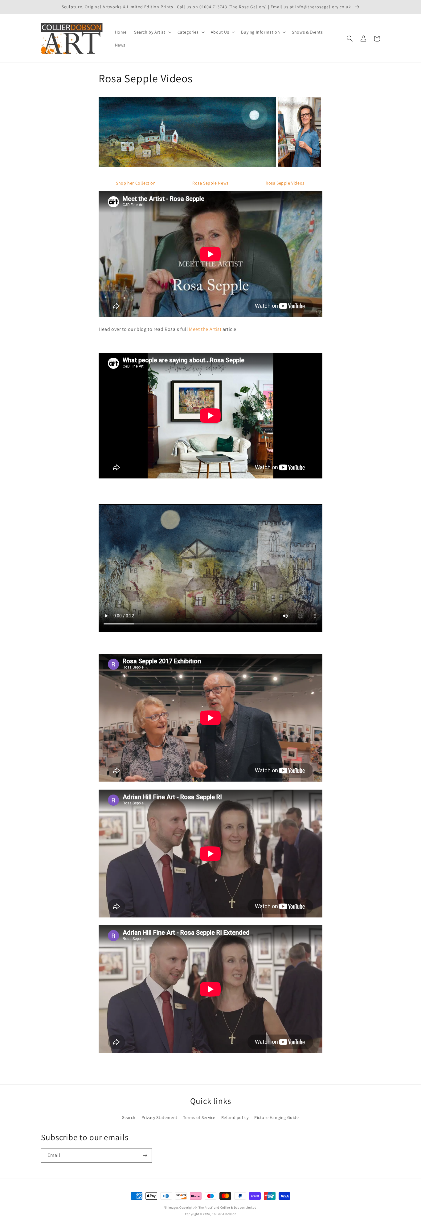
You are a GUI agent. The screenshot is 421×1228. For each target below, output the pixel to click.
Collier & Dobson (224, 1214)
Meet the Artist (205, 329)
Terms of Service (199, 1117)
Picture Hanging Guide (276, 1117)
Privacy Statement (159, 1117)
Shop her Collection (136, 183)
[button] (152, 32)
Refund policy (235, 1117)
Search (129, 1117)
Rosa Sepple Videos (285, 183)
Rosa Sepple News (210, 183)
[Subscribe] (145, 1155)
